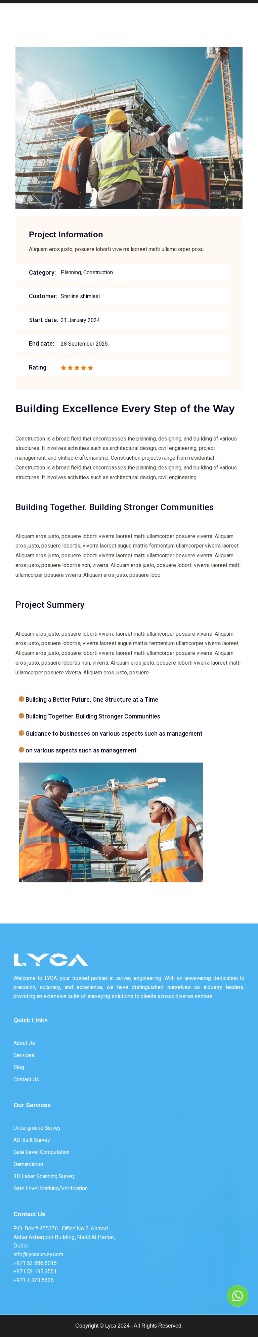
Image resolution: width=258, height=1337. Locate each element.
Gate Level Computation (41, 1152)
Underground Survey (37, 1128)
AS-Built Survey (31, 1140)
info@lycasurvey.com (38, 1254)
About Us (24, 1043)
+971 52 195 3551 (35, 1271)
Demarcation (28, 1164)
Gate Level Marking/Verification (50, 1188)
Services (23, 1055)
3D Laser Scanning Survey (44, 1176)
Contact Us (26, 1079)
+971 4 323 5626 (33, 1280)
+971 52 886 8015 (35, 1263)
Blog (18, 1067)
